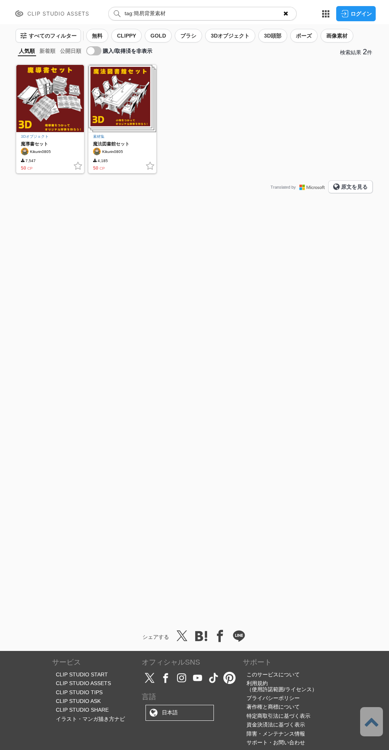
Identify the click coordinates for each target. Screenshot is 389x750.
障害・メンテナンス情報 (276, 734)
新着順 (47, 51)
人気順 (27, 51)
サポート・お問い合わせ (276, 742)
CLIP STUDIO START (82, 674)
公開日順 (70, 51)
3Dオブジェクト (35, 136)
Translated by (283, 187)
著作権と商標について (273, 707)
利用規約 (257, 683)
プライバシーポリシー (273, 698)
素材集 (98, 136)
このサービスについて (273, 674)
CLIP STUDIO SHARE (82, 710)
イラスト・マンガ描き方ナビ (90, 719)
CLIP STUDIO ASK (78, 701)
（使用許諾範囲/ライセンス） (282, 689)
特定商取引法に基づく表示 (278, 716)
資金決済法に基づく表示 (276, 725)
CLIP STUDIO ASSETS (83, 683)
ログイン (361, 14)
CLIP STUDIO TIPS (79, 692)
